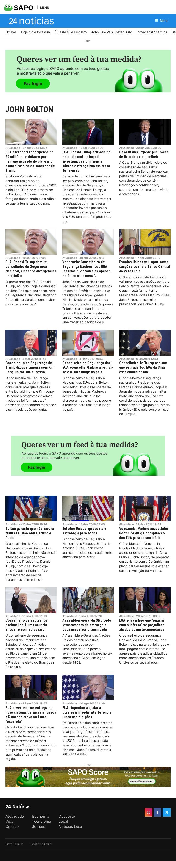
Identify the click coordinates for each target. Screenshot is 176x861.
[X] (166, 812)
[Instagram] (148, 812)
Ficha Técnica (15, 844)
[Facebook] (158, 812)
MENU (44, 7)
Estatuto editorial (41, 844)
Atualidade (13, 147)
